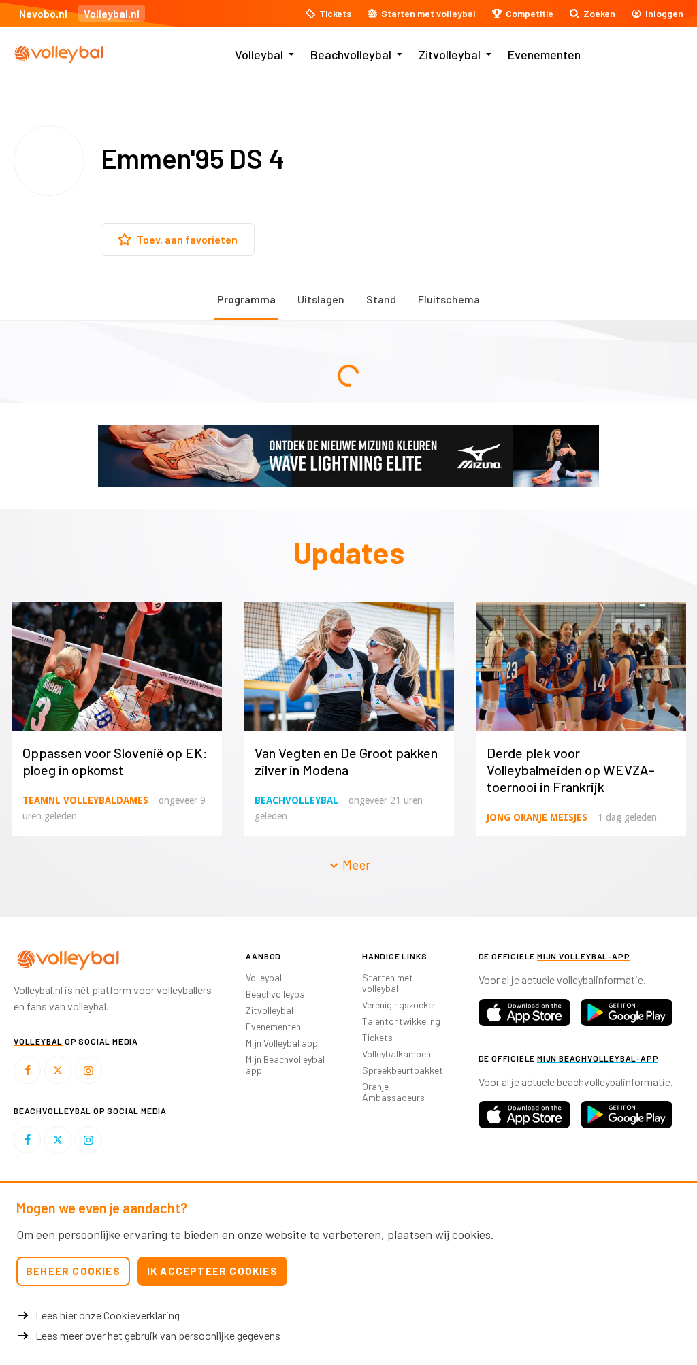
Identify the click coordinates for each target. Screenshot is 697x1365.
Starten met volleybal (387, 983)
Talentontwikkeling (401, 1021)
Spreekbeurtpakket (402, 1070)
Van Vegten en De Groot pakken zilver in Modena (346, 761)
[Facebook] (27, 1070)
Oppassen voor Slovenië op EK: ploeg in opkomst (115, 761)
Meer (355, 864)
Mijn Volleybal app (282, 1043)
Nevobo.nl (43, 13)
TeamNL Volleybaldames (85, 800)
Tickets (377, 1037)
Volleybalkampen (396, 1053)
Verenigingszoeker (399, 1004)
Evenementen (544, 54)
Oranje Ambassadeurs (393, 1092)
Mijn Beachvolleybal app (285, 1064)
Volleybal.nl (112, 13)
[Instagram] (88, 1070)
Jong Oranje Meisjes (537, 817)
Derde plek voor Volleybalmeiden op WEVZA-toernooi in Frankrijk (571, 769)
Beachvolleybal (350, 54)
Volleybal (259, 54)
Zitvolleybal (450, 54)
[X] (57, 1070)
